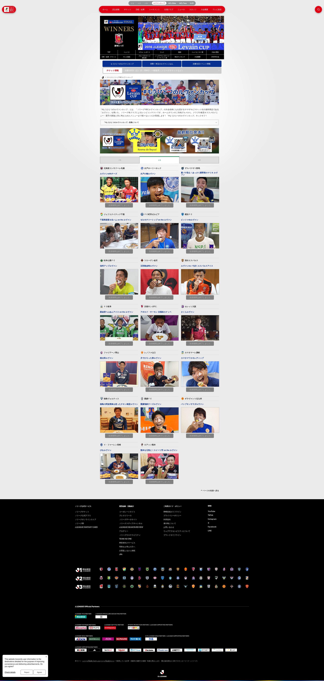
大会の (215, 52)
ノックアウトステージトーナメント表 (162, 57)
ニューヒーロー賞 (197, 52)
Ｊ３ (199, 160)
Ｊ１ (119, 160)
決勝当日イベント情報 (201, 64)
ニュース (127, 52)
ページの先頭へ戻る (211, 490)
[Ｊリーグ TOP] (103, 77)
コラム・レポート (144, 52)
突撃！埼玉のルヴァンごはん (161, 64)
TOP (108, 52)
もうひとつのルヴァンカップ (122, 64)
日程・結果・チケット (109, 57)
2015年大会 (215, 57)
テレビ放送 (126, 57)
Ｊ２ (159, 160)
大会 (197, 57)
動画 (179, 52)
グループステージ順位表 (144, 57)
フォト (162, 52)
